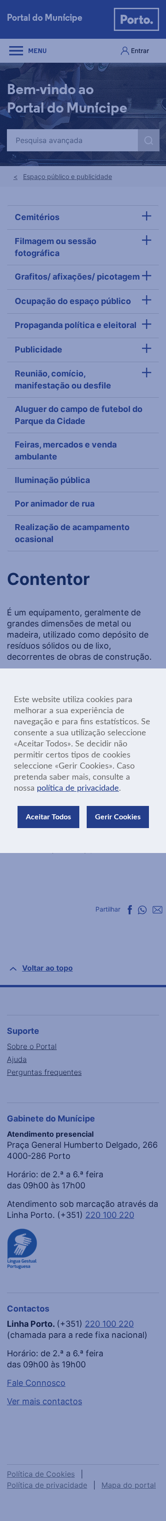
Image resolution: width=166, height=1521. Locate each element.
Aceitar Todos (48, 817)
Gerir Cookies (118, 817)
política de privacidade (78, 788)
